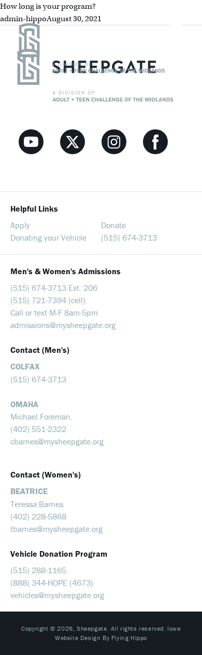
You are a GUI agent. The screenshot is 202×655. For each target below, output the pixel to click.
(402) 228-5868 (38, 516)
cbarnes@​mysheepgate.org (57, 441)
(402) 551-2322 (38, 429)
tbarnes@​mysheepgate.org (56, 529)
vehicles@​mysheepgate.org (57, 595)
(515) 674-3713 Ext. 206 (53, 287)
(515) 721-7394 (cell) (47, 300)
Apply (20, 225)
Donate (113, 225)
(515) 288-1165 (38, 570)
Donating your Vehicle (48, 237)
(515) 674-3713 (129, 237)
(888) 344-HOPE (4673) (51, 582)
